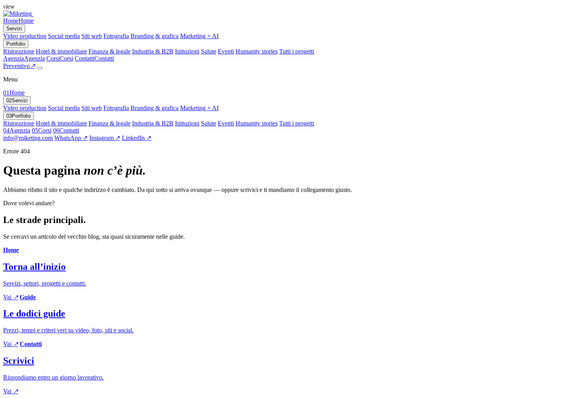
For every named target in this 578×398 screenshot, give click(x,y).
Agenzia (16, 130)
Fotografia (116, 36)
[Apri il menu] (40, 68)
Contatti (66, 130)
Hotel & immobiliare (61, 51)
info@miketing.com (28, 138)
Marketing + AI (199, 36)
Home (14, 92)
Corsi (42, 130)
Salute (208, 51)
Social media (64, 36)
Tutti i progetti (296, 51)
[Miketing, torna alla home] (18, 13)
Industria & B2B (152, 51)
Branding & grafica (155, 36)
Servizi (17, 100)
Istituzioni (187, 51)
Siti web (91, 36)
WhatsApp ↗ (71, 138)
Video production (24, 36)
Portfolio (18, 116)
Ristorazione (18, 51)
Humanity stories (257, 51)
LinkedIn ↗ (136, 138)
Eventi (226, 51)
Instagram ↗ (104, 138)
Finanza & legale (109, 51)
